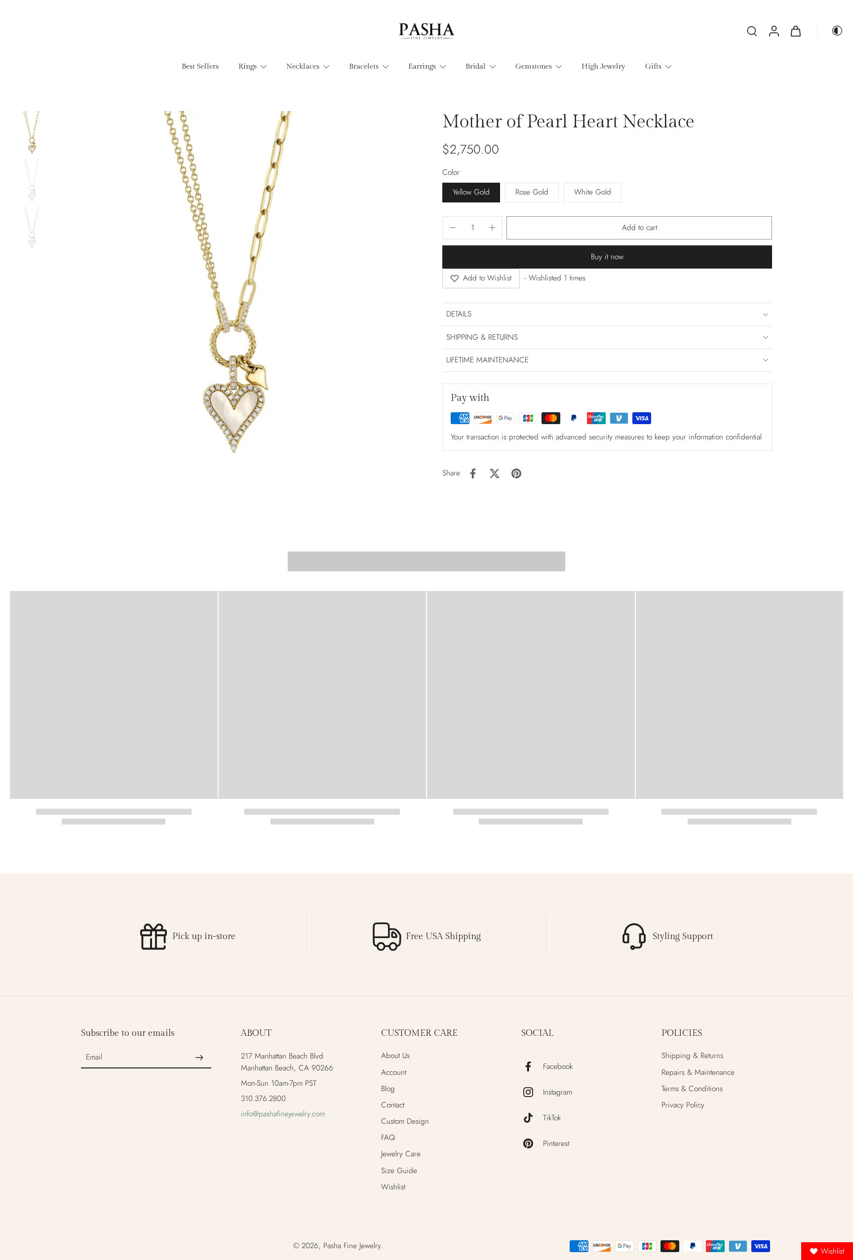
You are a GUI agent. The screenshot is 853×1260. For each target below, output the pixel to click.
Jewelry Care (401, 1154)
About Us (395, 1056)
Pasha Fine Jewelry (352, 1245)
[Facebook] (532, 1066)
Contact (392, 1105)
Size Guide (399, 1171)
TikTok (552, 1118)
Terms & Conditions (692, 1089)
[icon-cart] (795, 30)
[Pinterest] (532, 1143)
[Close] (536, 576)
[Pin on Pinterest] (516, 473)
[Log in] (773, 30)
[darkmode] (830, 31)
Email (94, 1058)
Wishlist (393, 1187)
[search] (752, 30)
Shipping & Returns (692, 1056)
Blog (388, 1089)
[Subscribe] (199, 1057)
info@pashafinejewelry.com (283, 1113)
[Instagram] (532, 1092)
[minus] (453, 227)
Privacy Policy (682, 1105)
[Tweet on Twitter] (494, 473)
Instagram (557, 1092)
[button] (639, 227)
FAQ (388, 1138)
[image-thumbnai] (32, 133)
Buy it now (607, 256)
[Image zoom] (234, 287)
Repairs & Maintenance (698, 1072)
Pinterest (556, 1144)
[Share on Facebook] (473, 473)
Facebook (558, 1067)
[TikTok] (532, 1118)
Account (393, 1072)
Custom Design (405, 1121)
